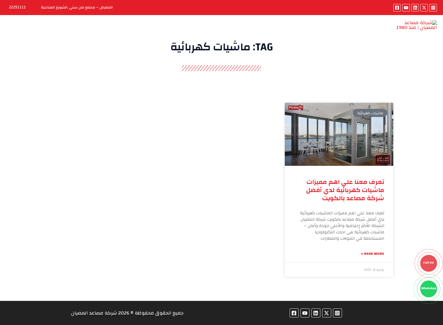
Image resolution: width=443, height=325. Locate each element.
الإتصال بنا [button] (131, 30)
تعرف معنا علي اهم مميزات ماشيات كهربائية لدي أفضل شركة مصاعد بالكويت (345, 190)
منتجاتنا (293, 30)
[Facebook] (397, 7)
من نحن (318, 30)
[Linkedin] (415, 7)
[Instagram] (433, 7)
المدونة (159, 30)
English (97, 30)
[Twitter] (424, 7)
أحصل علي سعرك (196, 30)
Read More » (372, 254)
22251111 (17, 7)
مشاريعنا (234, 30)
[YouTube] (406, 7)
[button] (257, 31)
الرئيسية (345, 30)
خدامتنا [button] (267, 30)
